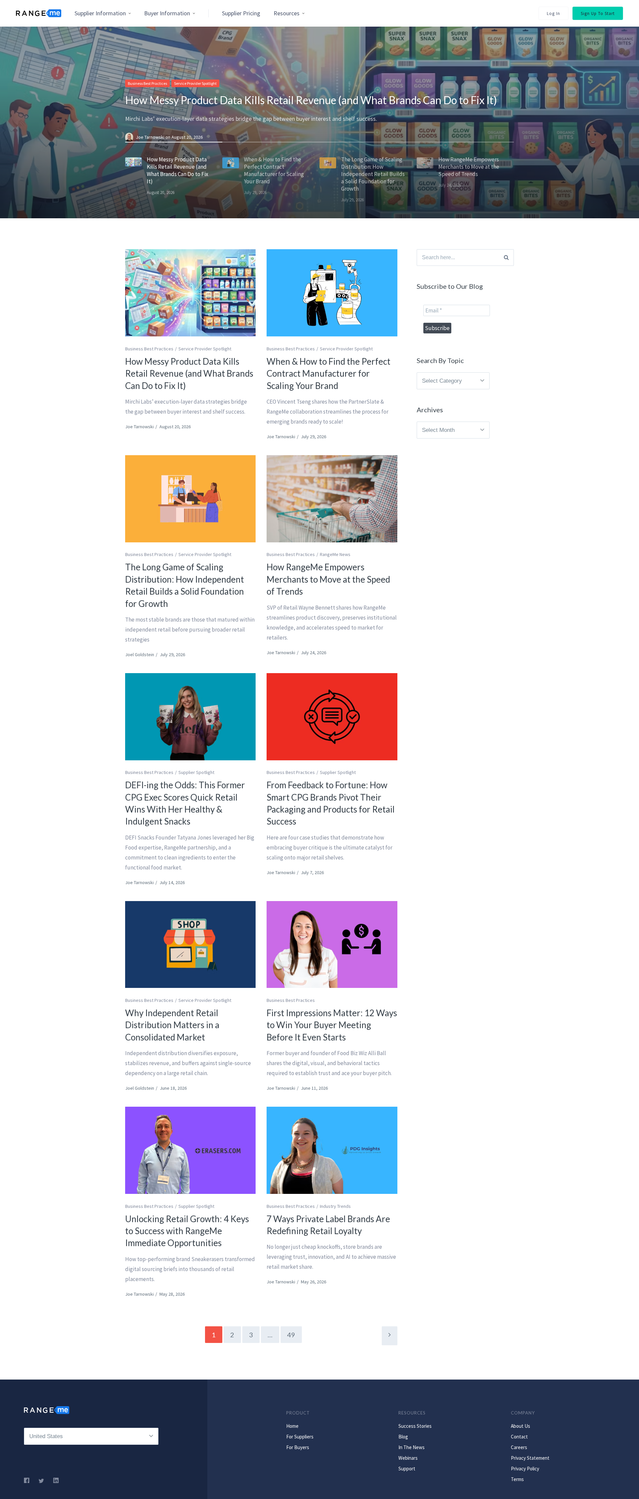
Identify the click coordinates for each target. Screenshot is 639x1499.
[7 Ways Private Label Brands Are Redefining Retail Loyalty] (332, 1150)
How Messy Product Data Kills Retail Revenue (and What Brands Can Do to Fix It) (311, 100)
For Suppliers (300, 1436)
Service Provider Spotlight (195, 83)
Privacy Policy (525, 1468)
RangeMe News (335, 554)
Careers (519, 1447)
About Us (520, 1426)
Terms (517, 1479)
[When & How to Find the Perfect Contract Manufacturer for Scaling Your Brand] (332, 292)
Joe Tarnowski (150, 137)
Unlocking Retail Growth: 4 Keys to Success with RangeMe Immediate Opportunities (187, 1231)
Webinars (408, 1458)
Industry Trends (335, 1206)
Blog (403, 1436)
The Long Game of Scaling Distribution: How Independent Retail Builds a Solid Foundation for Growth (184, 585)
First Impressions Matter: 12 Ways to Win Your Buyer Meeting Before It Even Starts (332, 1025)
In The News (411, 1447)
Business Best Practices (147, 83)
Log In (553, 13)
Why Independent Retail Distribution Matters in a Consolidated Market (172, 1025)
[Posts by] (130, 137)
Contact (519, 1436)
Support (406, 1468)
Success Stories (415, 1426)
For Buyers (297, 1447)
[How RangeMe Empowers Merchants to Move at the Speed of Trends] (332, 498)
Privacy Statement (530, 1458)
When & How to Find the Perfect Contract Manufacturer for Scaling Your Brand (328, 373)
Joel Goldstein (139, 654)
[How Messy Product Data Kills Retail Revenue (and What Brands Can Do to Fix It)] (190, 292)
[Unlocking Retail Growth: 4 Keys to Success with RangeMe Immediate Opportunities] (190, 1150)
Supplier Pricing (241, 13)
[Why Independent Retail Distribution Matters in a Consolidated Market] (190, 944)
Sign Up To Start (598, 13)
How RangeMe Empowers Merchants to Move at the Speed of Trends (328, 579)
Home (292, 1426)
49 (291, 1335)
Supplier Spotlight (196, 772)
